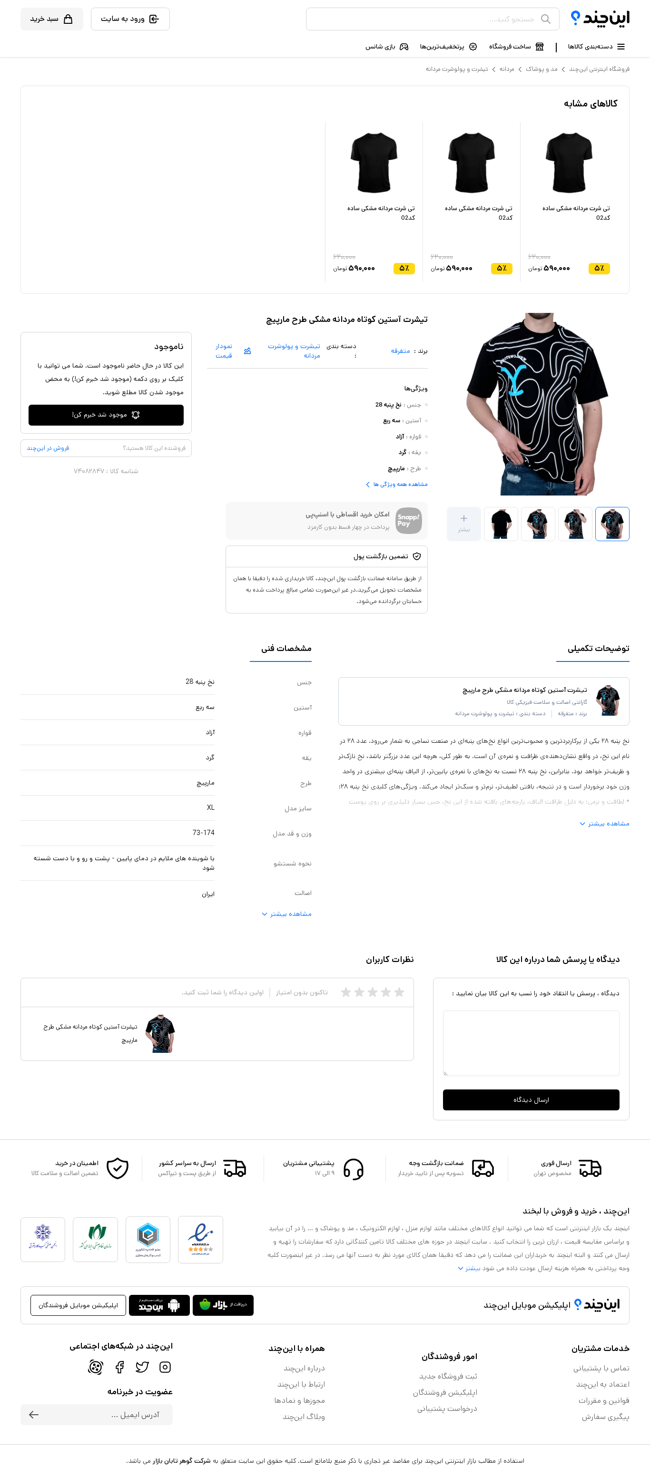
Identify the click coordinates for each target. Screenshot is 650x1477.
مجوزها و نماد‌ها (299, 1400)
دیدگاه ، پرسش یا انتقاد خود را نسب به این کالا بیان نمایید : (536, 993)
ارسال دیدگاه (531, 1100)
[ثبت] (33, 1414)
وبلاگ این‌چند (304, 1416)
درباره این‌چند (304, 1368)
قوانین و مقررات (604, 1400)
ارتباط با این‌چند (301, 1384)
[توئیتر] (142, 1367)
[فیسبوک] (119, 1367)
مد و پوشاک (542, 69)
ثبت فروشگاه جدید (448, 1376)
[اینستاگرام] (165, 1367)
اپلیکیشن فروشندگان (445, 1392)
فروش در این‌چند (48, 448)
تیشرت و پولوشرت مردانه (457, 69)
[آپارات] (95, 1367)
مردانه (507, 69)
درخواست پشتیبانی (447, 1408)
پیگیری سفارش (606, 1416)
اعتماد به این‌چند (603, 1384)
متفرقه (400, 351)
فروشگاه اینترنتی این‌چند (599, 69)
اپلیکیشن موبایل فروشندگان (78, 1305)
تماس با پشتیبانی (601, 1368)
